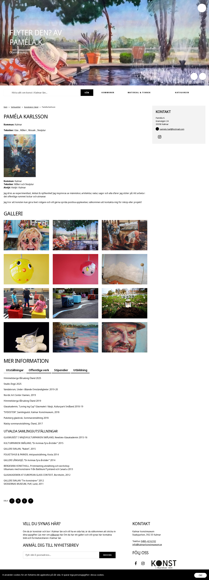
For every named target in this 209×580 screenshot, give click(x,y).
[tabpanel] (75, 431)
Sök (87, 92)
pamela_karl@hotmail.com (172, 129)
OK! (200, 575)
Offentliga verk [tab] (39, 370)
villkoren (54, 534)
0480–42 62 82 (148, 541)
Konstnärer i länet (31, 107)
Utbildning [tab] (80, 370)
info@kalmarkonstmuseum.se (147, 544)
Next (202, 76)
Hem (5, 107)
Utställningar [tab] (15, 370)
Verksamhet (15, 107)
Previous (194, 76)
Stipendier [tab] (61, 370)
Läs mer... (109, 574)
